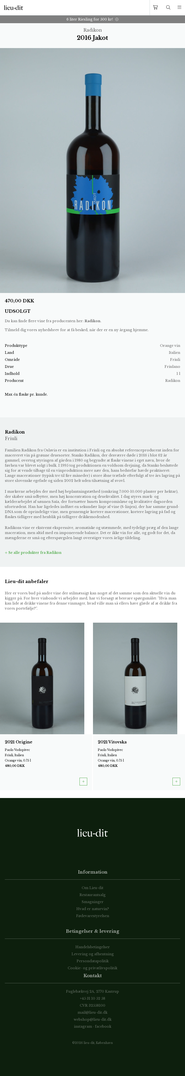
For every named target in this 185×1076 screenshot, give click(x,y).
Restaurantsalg (92, 895)
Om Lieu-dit (92, 888)
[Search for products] (168, 7)
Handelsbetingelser (92, 947)
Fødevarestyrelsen (92, 916)
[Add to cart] (83, 781)
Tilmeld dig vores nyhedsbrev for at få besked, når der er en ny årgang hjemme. (77, 330)
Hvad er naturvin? (92, 909)
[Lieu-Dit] (13, 7)
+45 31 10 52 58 (92, 998)
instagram (83, 1026)
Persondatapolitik (93, 961)
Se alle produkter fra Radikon (34, 552)
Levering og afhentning (93, 954)
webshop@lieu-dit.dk (93, 1019)
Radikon (92, 321)
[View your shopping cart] (156, 7)
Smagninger (93, 902)
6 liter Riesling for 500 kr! (89, 19)
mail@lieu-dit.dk (92, 1012)
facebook (103, 1026)
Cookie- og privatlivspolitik (92, 968)
